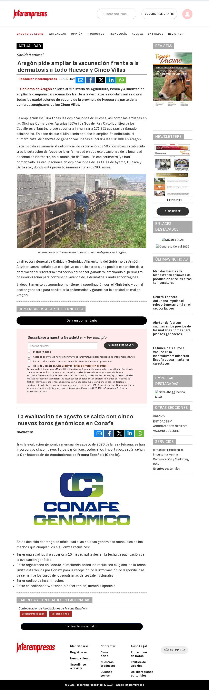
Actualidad (57, 33)
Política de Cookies (138, 664)
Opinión (77, 33)
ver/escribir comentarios (82, 626)
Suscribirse (173, 211)
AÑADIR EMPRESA (174, 650)
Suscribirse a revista (78, 666)
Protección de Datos (139, 654)
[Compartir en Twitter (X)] (100, 80)
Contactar (108, 646)
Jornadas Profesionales (168, 450)
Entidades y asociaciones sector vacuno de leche (170, 426)
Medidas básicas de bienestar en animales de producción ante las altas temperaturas (172, 277)
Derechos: (48, 382)
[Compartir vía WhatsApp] (121, 80)
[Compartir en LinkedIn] (111, 80)
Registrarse (78, 652)
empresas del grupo (105, 378)
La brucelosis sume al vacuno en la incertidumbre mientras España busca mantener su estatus (171, 356)
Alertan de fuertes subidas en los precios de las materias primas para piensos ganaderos (172, 328)
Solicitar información (33, 613)
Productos (96, 33)
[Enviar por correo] (80, 80)
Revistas (174, 33)
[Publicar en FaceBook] (90, 80)
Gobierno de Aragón (36, 89)
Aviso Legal (62, 365)
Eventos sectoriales (166, 469)
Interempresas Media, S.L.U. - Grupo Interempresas (110, 685)
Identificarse (79, 646)
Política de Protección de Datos (90, 365)
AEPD (94, 388)
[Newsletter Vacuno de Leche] (172, 169)
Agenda (137, 33)
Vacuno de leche (30, 33)
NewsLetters (79, 658)
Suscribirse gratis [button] (159, 13)
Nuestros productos (108, 664)
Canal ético (105, 654)
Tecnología (118, 33)
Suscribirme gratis (121, 345)
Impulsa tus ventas (166, 455)
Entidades (155, 33)
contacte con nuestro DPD (83, 385)
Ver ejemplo (96, 337)
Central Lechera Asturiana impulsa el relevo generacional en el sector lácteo (172, 303)
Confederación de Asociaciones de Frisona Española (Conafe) (69, 455)
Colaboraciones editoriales (142, 674)
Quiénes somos (106, 674)
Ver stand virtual (60, 613)
